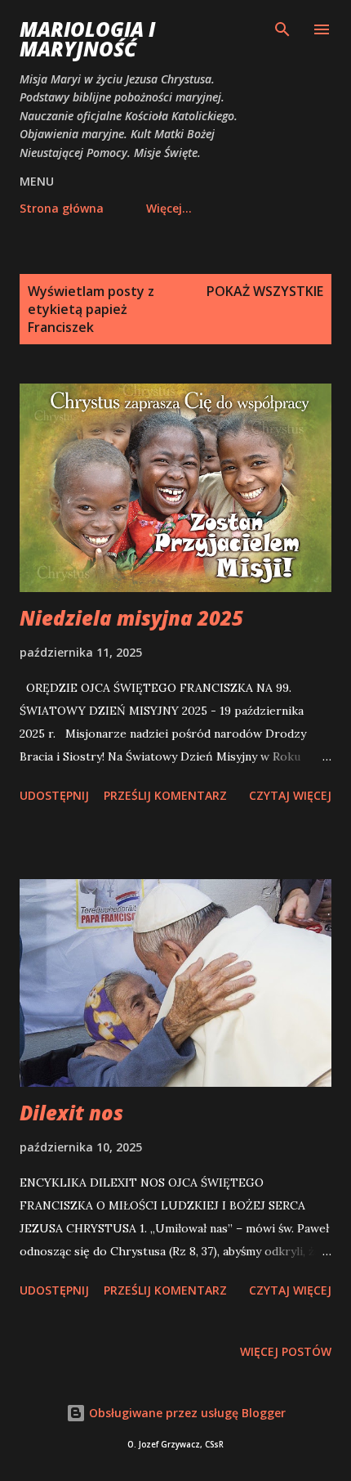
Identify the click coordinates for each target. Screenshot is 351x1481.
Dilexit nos (71, 1112)
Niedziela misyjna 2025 (131, 617)
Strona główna (62, 208)
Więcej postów (285, 1351)
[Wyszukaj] (282, 29)
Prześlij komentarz (165, 795)
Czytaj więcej (290, 795)
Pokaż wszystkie (265, 291)
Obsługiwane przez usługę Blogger (186, 1412)
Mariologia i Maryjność (87, 39)
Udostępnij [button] (54, 795)
